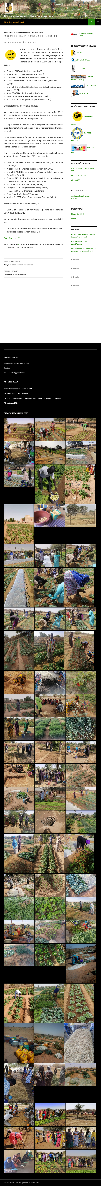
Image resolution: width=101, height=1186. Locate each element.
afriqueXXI (75, 180)
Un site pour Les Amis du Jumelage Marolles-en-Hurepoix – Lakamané (32, 398)
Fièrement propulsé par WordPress (27, 1183)
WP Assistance (9, 1183)
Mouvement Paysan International (83, 235)
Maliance (84, 93)
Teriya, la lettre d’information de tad (18, 263)
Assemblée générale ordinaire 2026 (18, 389)
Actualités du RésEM (13, 33)
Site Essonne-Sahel (14, 22)
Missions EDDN (37, 33)
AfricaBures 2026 (11, 403)
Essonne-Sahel (30, 42)
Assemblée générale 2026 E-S (16, 393)
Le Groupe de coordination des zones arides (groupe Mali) (83, 249)
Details (76, 259)
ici (19, 244)
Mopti (73, 219)
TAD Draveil (90, 85)
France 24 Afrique (78, 175)
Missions (26, 33)
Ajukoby (80, 52)
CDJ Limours (81, 68)
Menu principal (98, 22)
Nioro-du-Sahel (77, 214)
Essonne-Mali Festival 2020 (15, 272)
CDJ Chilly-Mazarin (84, 60)
